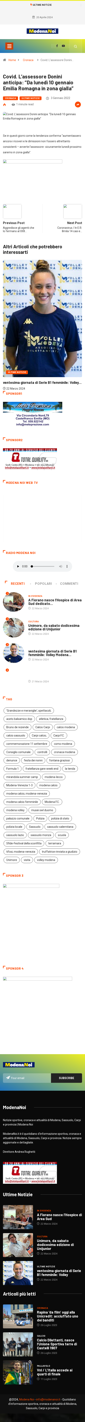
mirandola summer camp (22, 777)
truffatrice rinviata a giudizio (59, 851)
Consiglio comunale (18, 752)
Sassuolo (35, 826)
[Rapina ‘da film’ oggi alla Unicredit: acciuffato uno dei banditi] (18, 1316)
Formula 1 (12, 768)
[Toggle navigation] (9, 46)
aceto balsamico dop (19, 718)
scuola (62, 835)
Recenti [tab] (18, 584)
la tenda (70, 768)
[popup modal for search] (75, 46)
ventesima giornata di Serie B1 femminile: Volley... (42, 382)
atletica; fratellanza (51, 718)
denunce (11, 760)
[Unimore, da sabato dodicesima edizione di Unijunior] (18, 1245)
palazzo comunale (17, 818)
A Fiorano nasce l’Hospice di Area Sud (59, 1217)
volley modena (46, 860)
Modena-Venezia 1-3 (19, 785)
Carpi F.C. (58, 735)
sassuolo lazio (15, 835)
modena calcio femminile (22, 801)
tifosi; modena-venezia (20, 851)
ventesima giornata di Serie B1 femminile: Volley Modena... (52, 653)
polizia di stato (60, 818)
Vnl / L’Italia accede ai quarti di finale (54, 1372)
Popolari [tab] (43, 584)
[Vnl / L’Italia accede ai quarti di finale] (18, 1372)
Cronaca (28, 60)
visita (27, 860)
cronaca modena (64, 752)
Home (12, 60)
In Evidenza (35, 596)
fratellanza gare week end (42, 768)
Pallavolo (43, 1366)
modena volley (15, 810)
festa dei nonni (33, 760)
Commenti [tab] (69, 584)
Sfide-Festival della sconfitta (24, 843)
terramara (54, 843)
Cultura (33, 621)
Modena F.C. (52, 801)
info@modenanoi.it (48, 1399)
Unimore (11, 860)
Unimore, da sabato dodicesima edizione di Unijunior (53, 627)
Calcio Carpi (42, 727)
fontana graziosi (59, 760)
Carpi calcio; (39, 735)
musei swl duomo (42, 810)
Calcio (41, 1336)
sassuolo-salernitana (60, 826)
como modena (63, 743)
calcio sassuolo (15, 735)
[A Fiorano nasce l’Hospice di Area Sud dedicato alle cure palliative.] (18, 1217)
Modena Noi (26, 1399)
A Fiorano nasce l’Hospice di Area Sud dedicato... (55, 602)
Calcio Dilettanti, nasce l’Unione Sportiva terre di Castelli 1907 (57, 1344)
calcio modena (66, 727)
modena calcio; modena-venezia (26, 793)
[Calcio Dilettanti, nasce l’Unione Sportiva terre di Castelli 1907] (18, 1344)
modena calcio (48, 785)
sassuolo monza (41, 835)
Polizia (40, 818)
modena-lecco (54, 777)
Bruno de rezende (17, 727)
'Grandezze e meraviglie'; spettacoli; (28, 710)
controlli (42, 752)
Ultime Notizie (31, 98)
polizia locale (14, 826)
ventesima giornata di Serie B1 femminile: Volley (59, 1272)
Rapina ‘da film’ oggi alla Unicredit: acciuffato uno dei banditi (57, 1316)
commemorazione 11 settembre (26, 743)
